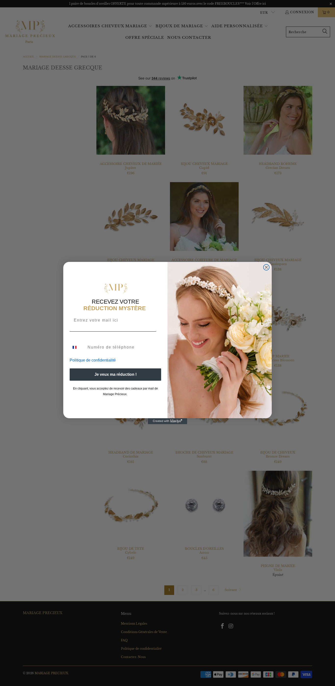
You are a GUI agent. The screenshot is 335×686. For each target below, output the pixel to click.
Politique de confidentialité (93, 360)
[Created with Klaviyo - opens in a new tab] (167, 421)
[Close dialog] (266, 267)
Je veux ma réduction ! (115, 374)
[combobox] (77, 347)
